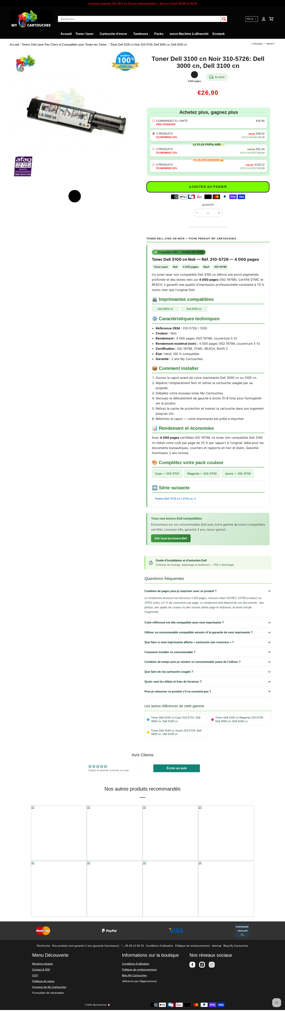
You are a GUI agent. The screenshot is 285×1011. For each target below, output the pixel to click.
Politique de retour (43, 981)
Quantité (208, 205)
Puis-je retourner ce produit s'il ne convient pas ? (177, 691)
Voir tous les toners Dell (171, 538)
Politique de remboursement (192, 945)
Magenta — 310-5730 (202, 473)
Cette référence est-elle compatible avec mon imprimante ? (184, 622)
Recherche (43, 945)
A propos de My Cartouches (49, 987)
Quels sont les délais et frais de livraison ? (173, 681)
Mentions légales (42, 963)
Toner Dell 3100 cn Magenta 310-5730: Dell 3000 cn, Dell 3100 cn (239, 719)
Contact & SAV (41, 969)
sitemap (216, 945)
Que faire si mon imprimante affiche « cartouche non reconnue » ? (189, 642)
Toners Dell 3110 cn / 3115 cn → (175, 498)
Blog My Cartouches (235, 945)
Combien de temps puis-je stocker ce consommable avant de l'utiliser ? (192, 661)
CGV (35, 975)
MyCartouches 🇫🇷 (101, 1005)
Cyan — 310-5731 (167, 473)
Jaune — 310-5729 (238, 473)
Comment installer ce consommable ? (169, 652)
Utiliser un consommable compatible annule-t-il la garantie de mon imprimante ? (198, 632)
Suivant (269, 43)
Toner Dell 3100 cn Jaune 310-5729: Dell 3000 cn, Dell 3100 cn (176, 732)
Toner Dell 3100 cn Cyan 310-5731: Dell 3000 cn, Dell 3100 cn (175, 719)
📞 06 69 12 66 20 (132, 945)
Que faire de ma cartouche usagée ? (168, 671)
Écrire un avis (177, 768)
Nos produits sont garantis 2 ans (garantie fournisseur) (85, 945)
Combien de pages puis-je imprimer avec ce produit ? (180, 591)
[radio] (208, 122)
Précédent (258, 44)
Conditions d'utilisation (159, 945)
